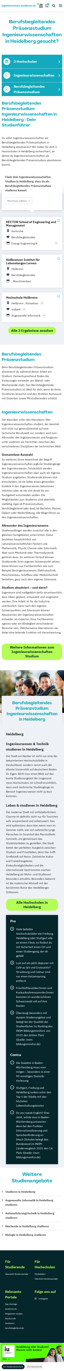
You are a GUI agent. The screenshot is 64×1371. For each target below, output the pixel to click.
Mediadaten (40, 1274)
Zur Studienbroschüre (13, 1366)
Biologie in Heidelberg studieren (25, 1234)
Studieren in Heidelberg (20, 1191)
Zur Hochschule (34, 1366)
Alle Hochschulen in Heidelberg (32, 904)
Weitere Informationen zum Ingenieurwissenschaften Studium (32, 651)
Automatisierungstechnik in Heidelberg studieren (29, 1215)
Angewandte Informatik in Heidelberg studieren (29, 1202)
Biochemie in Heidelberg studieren (27, 1226)
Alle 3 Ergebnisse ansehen (32, 330)
